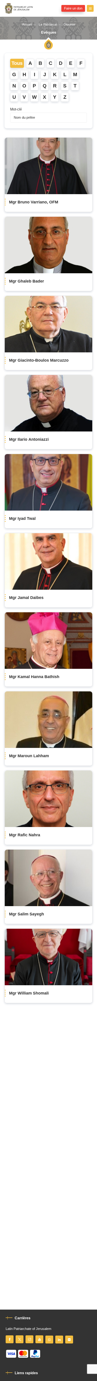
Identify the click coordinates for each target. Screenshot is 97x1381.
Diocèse (69, 24)
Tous (17, 63)
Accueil (27, 24)
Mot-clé (16, 109)
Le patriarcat (48, 24)
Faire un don (73, 8)
